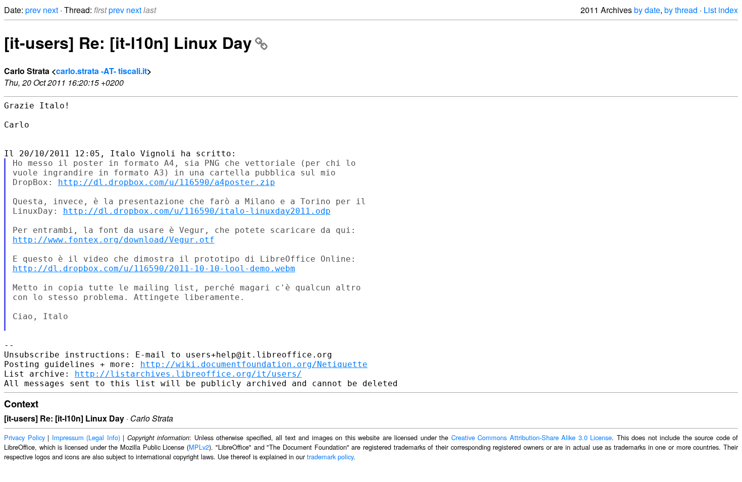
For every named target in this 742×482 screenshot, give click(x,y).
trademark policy (330, 456)
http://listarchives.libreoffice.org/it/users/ (188, 374)
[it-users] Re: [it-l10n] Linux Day (128, 42)
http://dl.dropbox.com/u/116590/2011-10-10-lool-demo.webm (154, 268)
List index (721, 10)
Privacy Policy (24, 437)
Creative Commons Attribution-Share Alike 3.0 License (531, 437)
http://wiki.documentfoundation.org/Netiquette (253, 364)
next (50, 10)
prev (33, 10)
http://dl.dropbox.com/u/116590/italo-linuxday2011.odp (197, 211)
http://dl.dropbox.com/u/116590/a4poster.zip (166, 182)
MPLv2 (199, 447)
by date (647, 10)
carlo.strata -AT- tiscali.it (101, 71)
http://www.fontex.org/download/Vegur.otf (114, 240)
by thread (681, 10)
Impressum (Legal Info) (86, 437)
